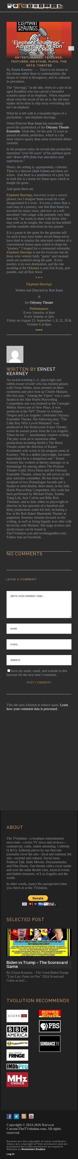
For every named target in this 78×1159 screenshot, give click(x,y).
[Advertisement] (39, 754)
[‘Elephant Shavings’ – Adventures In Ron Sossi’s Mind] (17, 354)
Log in (10, 1154)
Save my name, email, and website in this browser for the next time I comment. (36, 673)
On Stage (38, 61)
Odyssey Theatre (41, 302)
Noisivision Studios (33, 1149)
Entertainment (29, 57)
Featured (53, 57)
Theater (44, 65)
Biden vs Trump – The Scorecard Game (37, 964)
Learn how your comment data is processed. (37, 707)
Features (19, 61)
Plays (53, 61)
